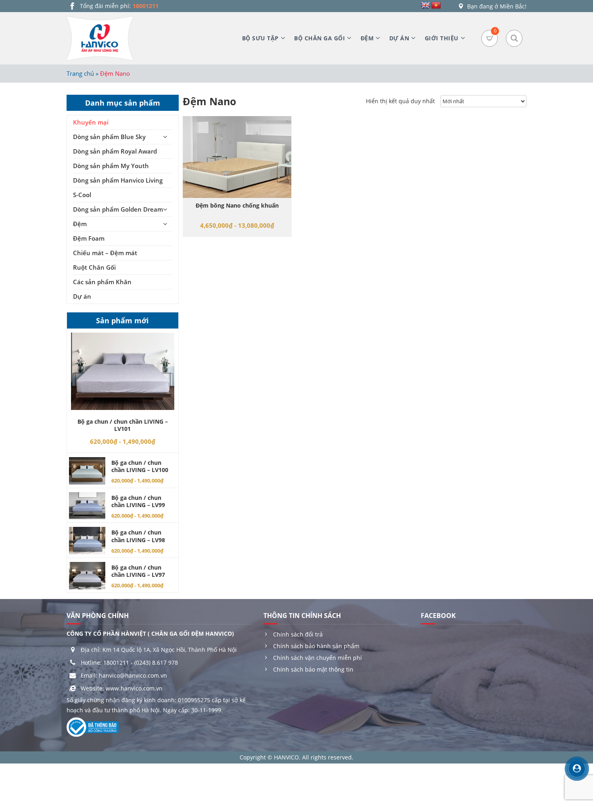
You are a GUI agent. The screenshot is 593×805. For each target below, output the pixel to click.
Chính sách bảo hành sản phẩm (316, 646)
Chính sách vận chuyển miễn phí (317, 657)
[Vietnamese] (436, 6)
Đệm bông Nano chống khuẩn (237, 205)
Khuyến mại (91, 122)
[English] (425, 6)
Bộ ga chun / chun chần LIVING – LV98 (138, 535)
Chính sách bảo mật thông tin (313, 669)
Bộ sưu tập (260, 38)
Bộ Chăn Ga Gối (319, 38)
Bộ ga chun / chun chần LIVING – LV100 (139, 466)
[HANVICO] (100, 38)
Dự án (399, 38)
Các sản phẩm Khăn (102, 282)
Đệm (367, 38)
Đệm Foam (88, 238)
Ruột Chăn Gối (94, 267)
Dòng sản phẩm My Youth (111, 166)
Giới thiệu (442, 38)
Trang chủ (80, 73)
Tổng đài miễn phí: (119, 6)
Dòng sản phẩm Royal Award (115, 151)
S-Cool (82, 195)
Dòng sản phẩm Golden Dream (118, 209)
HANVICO (286, 757)
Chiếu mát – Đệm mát (105, 253)
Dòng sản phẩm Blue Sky (109, 137)
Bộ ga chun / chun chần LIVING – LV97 (138, 571)
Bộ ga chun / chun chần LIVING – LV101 (122, 425)
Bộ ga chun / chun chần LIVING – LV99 (138, 501)
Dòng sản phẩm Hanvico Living (118, 180)
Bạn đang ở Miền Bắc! (496, 6)
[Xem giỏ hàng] (489, 38)
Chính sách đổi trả (298, 634)
